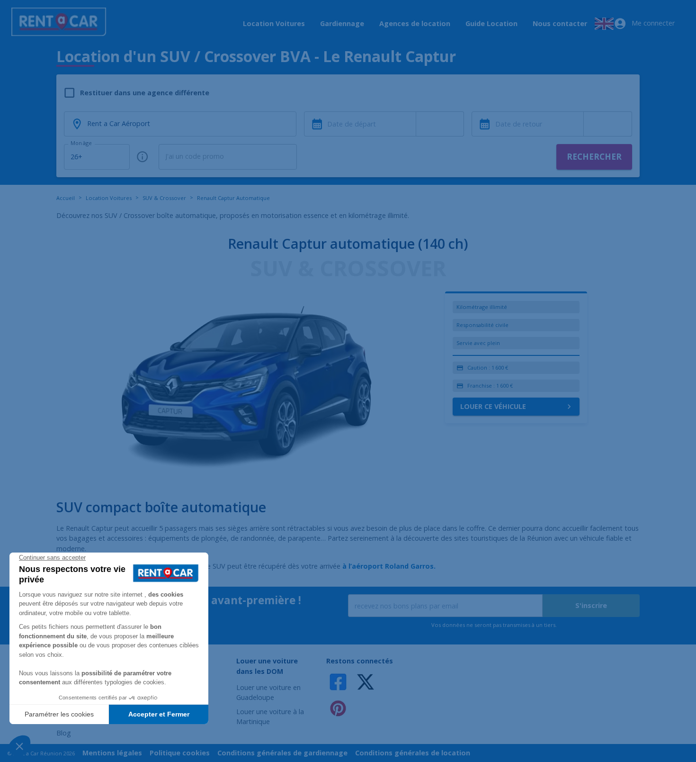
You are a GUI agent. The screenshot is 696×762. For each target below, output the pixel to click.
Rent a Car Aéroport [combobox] (118, 123)
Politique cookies (180, 752)
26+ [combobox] (76, 156)
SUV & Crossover (164, 197)
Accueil (65, 197)
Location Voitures (274, 23)
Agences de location (414, 23)
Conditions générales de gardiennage (282, 752)
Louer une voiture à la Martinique (270, 716)
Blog (63, 732)
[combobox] (440, 124)
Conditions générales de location (412, 752)
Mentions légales (112, 752)
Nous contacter (560, 23)
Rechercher (594, 156)
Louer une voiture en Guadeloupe (268, 692)
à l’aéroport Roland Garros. (389, 566)
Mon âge (81, 143)
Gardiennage (342, 23)
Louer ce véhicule (493, 406)
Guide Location (491, 23)
